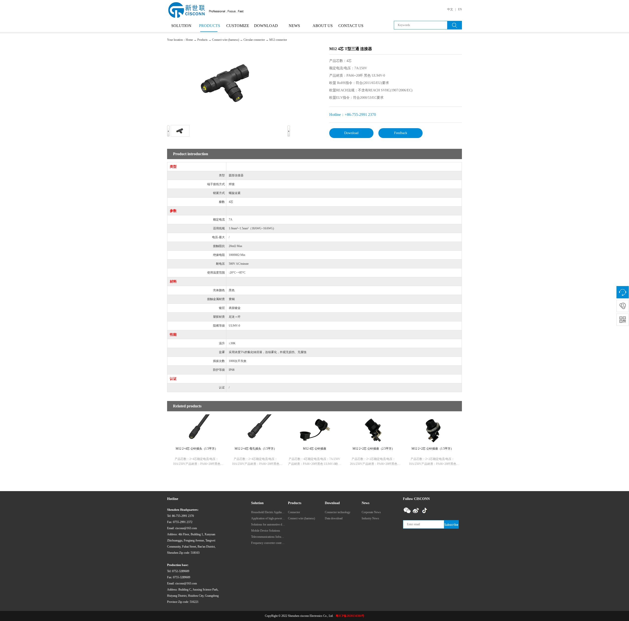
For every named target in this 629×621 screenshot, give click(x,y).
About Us (323, 26)
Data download (334, 518)
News (294, 26)
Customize (237, 26)
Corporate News (371, 512)
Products (209, 26)
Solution (181, 26)
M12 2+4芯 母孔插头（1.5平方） (256, 448)
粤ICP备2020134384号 (350, 616)
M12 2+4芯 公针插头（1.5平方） (197, 448)
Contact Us (350, 26)
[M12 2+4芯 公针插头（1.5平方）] (196, 417)
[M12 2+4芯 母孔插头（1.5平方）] (255, 417)
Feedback (400, 133)
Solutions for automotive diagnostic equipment (268, 524)
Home (189, 39)
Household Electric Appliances (268, 512)
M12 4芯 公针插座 (314, 448)
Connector (294, 512)
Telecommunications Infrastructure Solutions (268, 536)
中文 (450, 9)
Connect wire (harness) (225, 39)
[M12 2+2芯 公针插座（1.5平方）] (432, 417)
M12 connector (278, 39)
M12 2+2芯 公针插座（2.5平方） (374, 448)
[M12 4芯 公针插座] (314, 417)
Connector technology (337, 512)
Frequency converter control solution (268, 543)
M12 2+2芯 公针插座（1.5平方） (433, 448)
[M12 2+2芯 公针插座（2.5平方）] (373, 417)
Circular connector (254, 39)
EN (460, 9)
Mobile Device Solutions (265, 530)
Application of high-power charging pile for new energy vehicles (268, 518)
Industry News (370, 518)
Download (266, 26)
